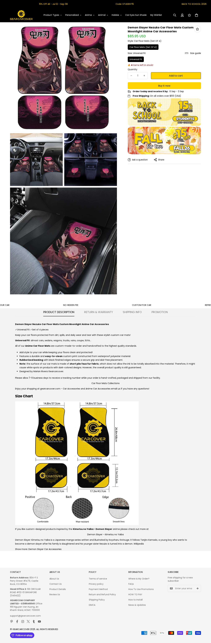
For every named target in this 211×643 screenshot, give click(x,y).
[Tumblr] (34, 621)
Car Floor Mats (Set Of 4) (143, 47)
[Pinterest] (11, 621)
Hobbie (115, 15)
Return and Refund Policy (102, 594)
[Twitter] (28, 621)
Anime (88, 15)
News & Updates (137, 605)
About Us (54, 578)
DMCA (92, 605)
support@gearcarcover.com (25, 615)
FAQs (131, 583)
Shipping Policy (97, 599)
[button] (196, 15)
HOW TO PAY (135, 594)
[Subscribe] (197, 588)
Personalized (72, 15)
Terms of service (98, 578)
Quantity (132, 69)
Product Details (57, 589)
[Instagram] (22, 621)
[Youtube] (39, 621)
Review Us (54, 594)
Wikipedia (139, 543)
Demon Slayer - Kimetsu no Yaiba (105, 534)
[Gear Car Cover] (21, 15)
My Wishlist (156, 15)
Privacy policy (96, 583)
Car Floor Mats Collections (105, 383)
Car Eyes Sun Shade (136, 15)
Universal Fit (135, 59)
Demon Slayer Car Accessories (44, 549)
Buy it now (164, 86)
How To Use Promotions (141, 589)
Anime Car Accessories (98, 388)
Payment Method (98, 589)
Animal (102, 15)
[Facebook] (17, 621)
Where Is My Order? (138, 578)
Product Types (51, 15)
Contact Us (55, 583)
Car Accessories (71, 388)
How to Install (135, 599)
